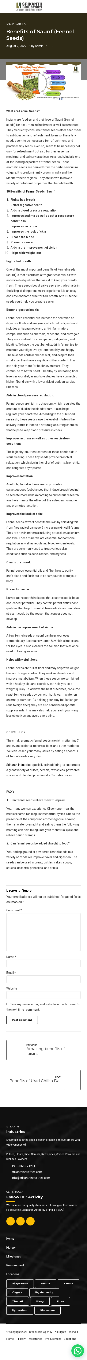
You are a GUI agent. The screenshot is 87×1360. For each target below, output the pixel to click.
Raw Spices (16, 24)
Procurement (15, 1265)
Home (10, 1238)
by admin (37, 46)
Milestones (13, 1256)
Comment (14, 910)
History (11, 1247)
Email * (11, 972)
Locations (12, 1274)
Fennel (30, 191)
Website (11, 988)
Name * (11, 957)
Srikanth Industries (18, 764)
